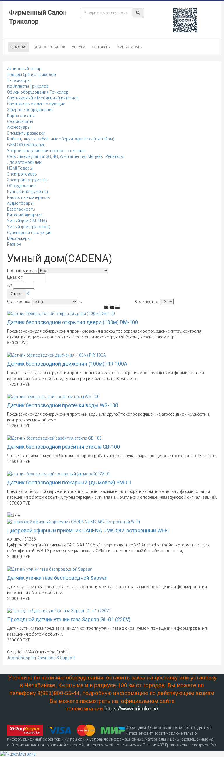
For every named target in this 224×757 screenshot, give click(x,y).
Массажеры (18, 238)
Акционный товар (24, 68)
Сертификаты (20, 121)
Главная (18, 47)
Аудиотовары (20, 203)
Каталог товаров (49, 47)
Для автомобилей (24, 162)
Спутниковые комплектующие (36, 103)
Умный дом (128, 47)
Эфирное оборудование (30, 109)
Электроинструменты (28, 180)
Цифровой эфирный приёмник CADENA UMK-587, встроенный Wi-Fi (88, 530)
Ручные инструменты (27, 191)
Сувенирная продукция (29, 232)
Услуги (78, 47)
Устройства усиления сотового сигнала (46, 150)
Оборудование (21, 185)
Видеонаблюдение (24, 215)
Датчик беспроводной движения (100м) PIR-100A (67, 364)
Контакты (101, 47)
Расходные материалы (28, 197)
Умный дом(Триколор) (28, 226)
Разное (14, 244)
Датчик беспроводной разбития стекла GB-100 (63, 447)
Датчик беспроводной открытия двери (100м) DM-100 (72, 322)
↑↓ (80, 301)
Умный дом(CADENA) (27, 221)
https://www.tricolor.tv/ (131, 709)
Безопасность (21, 209)
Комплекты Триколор (28, 86)
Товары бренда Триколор (31, 74)
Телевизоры (18, 80)
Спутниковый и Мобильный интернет (42, 98)
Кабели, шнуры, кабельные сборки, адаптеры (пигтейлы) (60, 139)
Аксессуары (18, 127)
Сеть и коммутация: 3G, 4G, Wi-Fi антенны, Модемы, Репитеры (65, 156)
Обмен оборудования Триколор (38, 92)
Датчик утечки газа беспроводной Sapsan (57, 578)
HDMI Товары (20, 168)
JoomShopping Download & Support (41, 658)
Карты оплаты (20, 115)
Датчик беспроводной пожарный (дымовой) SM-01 (69, 482)
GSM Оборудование (26, 144)
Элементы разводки (26, 133)
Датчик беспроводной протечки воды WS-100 (62, 405)
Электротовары (22, 174)
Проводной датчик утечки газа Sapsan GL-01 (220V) (69, 619)
